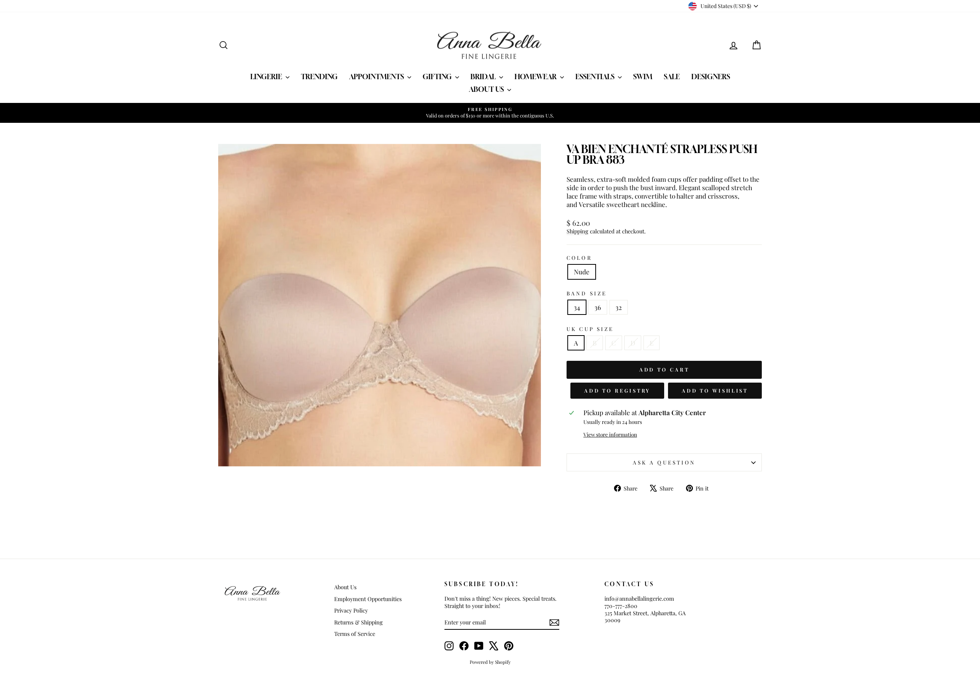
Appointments (377, 76)
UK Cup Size (590, 329)
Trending (319, 76)
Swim (642, 76)
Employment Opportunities (368, 599)
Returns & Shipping (358, 622)
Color (579, 257)
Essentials (595, 76)
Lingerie (267, 76)
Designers (710, 76)
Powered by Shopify (490, 662)
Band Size (587, 293)
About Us (487, 89)
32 (619, 307)
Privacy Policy (351, 610)
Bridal (483, 76)
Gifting (438, 76)
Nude (582, 271)
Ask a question (664, 462)
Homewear (536, 76)
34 (577, 307)
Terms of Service (354, 633)
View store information (610, 434)
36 (598, 307)
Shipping (577, 231)
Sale (672, 76)
